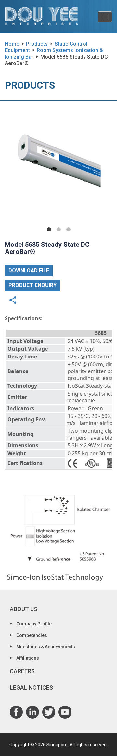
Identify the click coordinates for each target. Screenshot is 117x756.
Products (37, 44)
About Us (23, 609)
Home (12, 44)
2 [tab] (59, 229)
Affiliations (27, 658)
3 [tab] (68, 229)
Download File (28, 270)
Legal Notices (31, 687)
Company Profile (34, 623)
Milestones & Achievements (45, 646)
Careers (22, 671)
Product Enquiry (32, 285)
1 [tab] (49, 229)
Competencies (31, 635)
